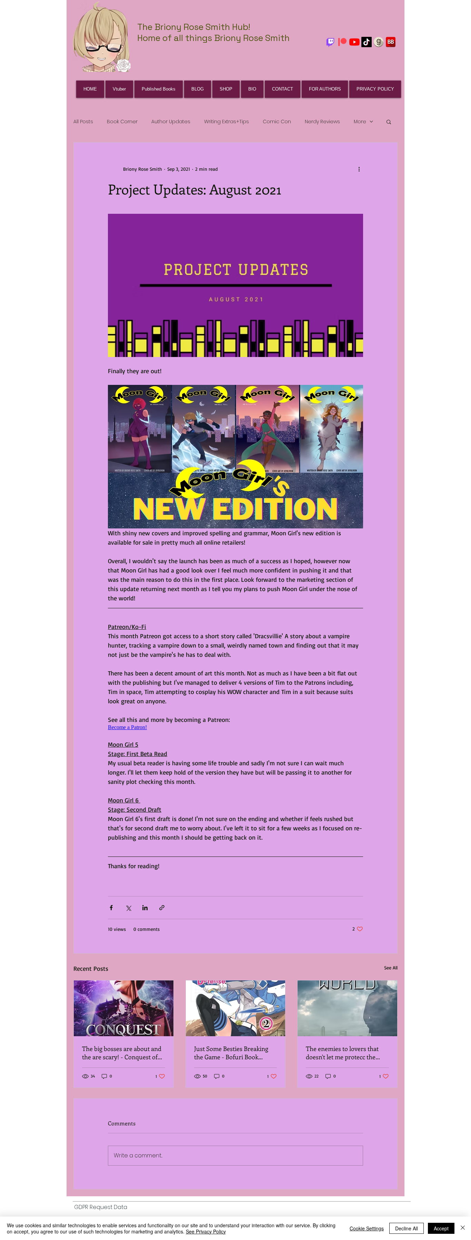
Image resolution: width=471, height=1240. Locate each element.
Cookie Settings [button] (367, 1228)
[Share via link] (162, 907)
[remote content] (235, 727)
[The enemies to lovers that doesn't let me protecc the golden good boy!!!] (347, 1008)
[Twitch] (330, 42)
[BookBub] (390, 42)
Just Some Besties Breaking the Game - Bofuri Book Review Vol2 (231, 1052)
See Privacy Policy (206, 1231)
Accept (441, 1228)
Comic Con (277, 121)
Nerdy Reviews (322, 121)
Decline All (406, 1228)
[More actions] (359, 169)
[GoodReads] (378, 42)
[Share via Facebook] (111, 907)
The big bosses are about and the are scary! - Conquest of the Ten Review (121, 1052)
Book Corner (122, 121)
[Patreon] (342, 42)
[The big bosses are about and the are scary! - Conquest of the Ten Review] (123, 1008)
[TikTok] (366, 42)
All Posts (83, 121)
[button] (388, 121)
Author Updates (170, 121)
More (360, 121)
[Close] (463, 1228)
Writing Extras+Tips (226, 121)
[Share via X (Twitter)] (128, 907)
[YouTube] (354, 42)
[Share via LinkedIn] (145, 907)
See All (391, 967)
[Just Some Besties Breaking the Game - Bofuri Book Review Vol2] (235, 1008)
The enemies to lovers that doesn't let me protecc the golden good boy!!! (342, 1052)
